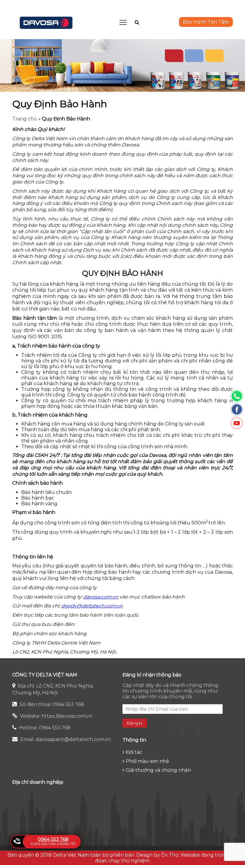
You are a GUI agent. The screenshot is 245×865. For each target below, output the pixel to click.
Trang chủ (24, 119)
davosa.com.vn (100, 597)
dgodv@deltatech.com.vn (92, 606)
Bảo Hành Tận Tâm (206, 22)
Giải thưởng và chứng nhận (158, 770)
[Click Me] (137, 22)
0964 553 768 (53, 839)
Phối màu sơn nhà (147, 761)
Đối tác (134, 752)
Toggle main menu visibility (123, 22)
